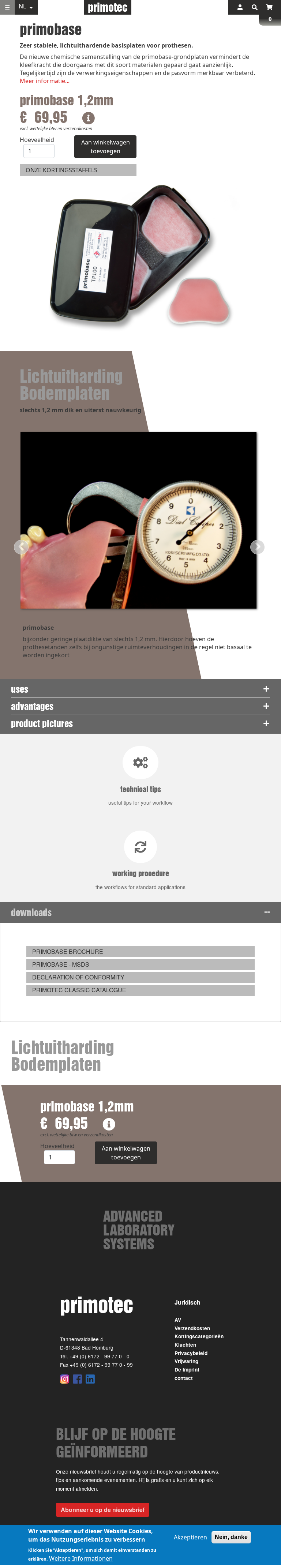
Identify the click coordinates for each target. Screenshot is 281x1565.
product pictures (42, 723)
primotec (108, 7)
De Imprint (187, 1369)
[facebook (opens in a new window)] (77, 1379)
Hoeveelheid (37, 140)
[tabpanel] (140, 972)
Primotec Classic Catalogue (79, 990)
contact (184, 1377)
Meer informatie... (45, 81)
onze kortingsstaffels (61, 170)
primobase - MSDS (60, 964)
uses (19, 689)
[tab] (140, 689)
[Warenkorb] (269, 7)
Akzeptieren (190, 1537)
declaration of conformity (78, 977)
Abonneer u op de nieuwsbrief (103, 1509)
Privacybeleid (191, 1353)
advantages (32, 706)
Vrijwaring (186, 1361)
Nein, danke (231, 1537)
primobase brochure (67, 951)
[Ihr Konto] (240, 7)
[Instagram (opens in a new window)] (64, 1379)
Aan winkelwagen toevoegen (105, 146)
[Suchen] (254, 7)
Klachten (185, 1344)
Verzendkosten (192, 1328)
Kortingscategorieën (199, 1336)
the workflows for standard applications (140, 879)
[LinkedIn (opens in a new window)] (90, 1379)
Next (257, 547)
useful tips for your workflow (140, 795)
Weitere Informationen (81, 1558)
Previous (21, 547)
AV (178, 1319)
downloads (31, 912)
